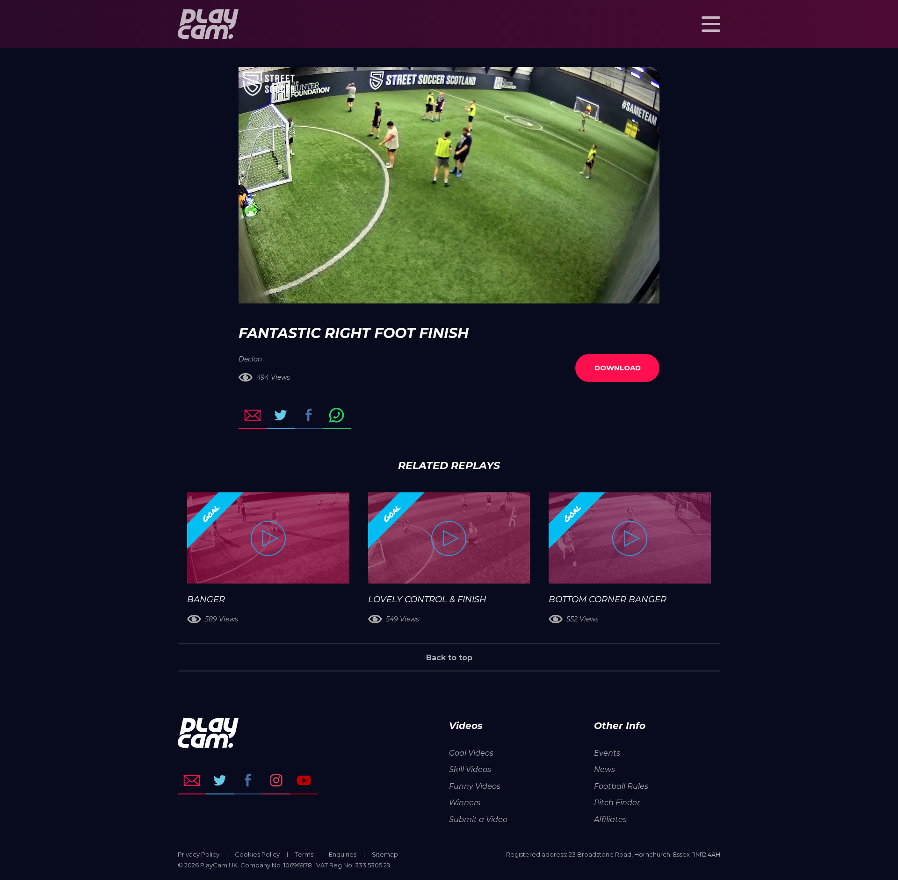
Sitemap (385, 854)
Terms (304, 854)
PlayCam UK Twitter (220, 780)
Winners (464, 802)
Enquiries (342, 854)
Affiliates (610, 819)
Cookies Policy (257, 854)
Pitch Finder (617, 802)
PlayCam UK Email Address (192, 780)
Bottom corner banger (607, 599)
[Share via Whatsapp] (337, 415)
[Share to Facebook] (309, 415)
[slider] (424, 292)
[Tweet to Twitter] (281, 415)
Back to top (449, 657)
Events (607, 753)
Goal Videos (471, 753)
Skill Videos (470, 769)
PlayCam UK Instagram (276, 780)
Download (617, 367)
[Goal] (268, 538)
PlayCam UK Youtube (304, 780)
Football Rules (621, 786)
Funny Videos (474, 786)
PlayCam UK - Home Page (208, 24)
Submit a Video (478, 819)
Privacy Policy (198, 854)
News (604, 769)
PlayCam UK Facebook (248, 780)
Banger (206, 599)
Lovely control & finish (427, 599)
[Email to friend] (253, 415)
